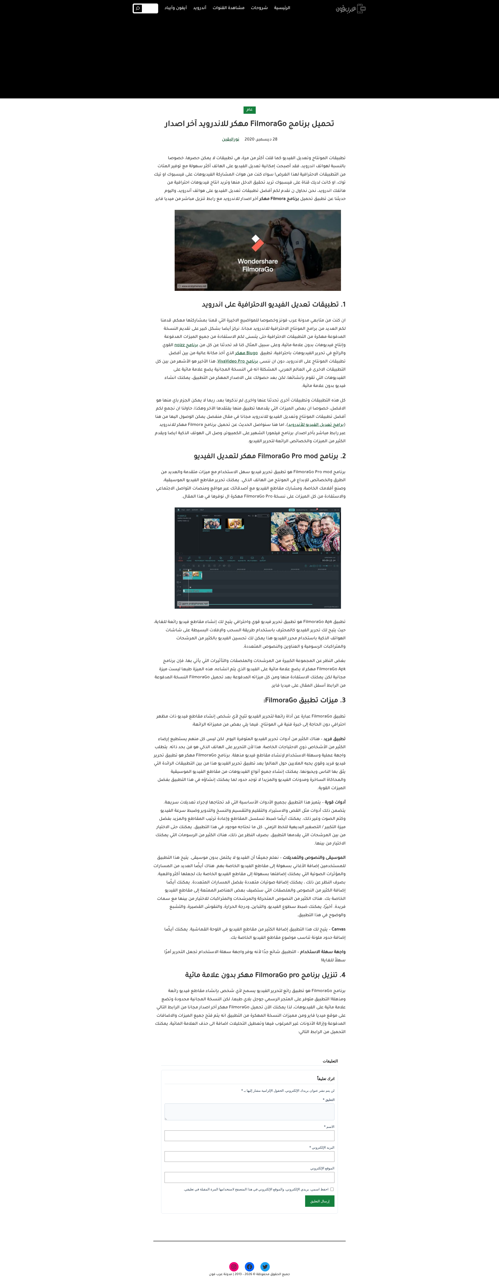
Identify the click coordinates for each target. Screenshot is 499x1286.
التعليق (328, 1099)
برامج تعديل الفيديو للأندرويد (316, 425)
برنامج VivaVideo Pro (238, 361)
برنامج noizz (186, 345)
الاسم (329, 1126)
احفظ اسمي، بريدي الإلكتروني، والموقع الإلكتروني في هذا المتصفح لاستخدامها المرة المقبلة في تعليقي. (256, 1189)
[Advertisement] (249, 56)
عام (250, 110)
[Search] (138, 8)
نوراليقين (230, 139)
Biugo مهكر (246, 353)
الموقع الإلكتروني (322, 1168)
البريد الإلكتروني (321, 1147)
